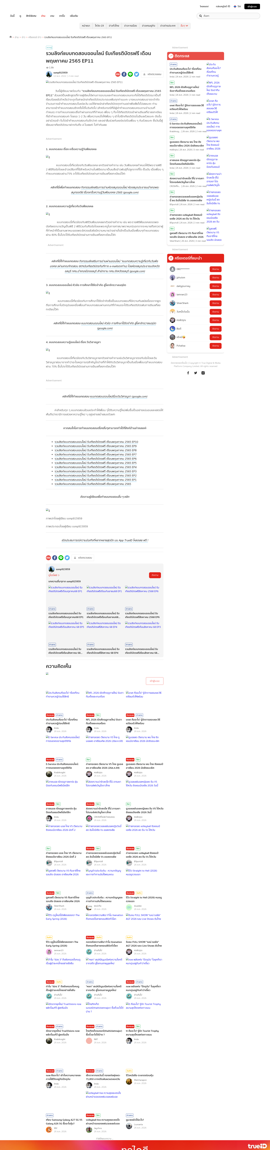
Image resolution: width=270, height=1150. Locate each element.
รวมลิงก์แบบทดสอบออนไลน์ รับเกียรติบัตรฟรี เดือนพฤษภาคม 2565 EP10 (96, 442)
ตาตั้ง (62, 16)
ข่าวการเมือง (130, 25)
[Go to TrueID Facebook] (188, 374)
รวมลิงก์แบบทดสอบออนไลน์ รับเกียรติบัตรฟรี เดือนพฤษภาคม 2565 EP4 (96, 467)
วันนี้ (12, 16)
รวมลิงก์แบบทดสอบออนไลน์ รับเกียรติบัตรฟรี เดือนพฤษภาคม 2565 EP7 (96, 454)
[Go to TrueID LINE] (203, 374)
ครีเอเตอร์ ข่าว (34, 37)
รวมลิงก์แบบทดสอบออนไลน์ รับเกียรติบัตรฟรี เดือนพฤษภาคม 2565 (93, 484)
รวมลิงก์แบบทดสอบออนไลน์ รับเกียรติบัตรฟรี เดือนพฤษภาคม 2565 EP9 (96, 446)
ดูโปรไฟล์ (52, 575)
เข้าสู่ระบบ (252, 6)
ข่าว (23, 37)
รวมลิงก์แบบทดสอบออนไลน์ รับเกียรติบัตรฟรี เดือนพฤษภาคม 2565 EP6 (96, 459)
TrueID (19, 6)
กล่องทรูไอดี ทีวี (223, 6)
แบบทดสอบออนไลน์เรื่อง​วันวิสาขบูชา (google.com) (118, 396)
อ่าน (43, 16)
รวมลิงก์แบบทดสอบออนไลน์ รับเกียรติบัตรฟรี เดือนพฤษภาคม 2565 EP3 (96, 471)
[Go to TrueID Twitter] (195, 374)
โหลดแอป (204, 6)
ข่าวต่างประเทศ (167, 25)
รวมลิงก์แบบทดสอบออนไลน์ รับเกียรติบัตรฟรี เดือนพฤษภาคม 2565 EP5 (96, 463)
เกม (52, 16)
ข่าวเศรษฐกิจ (148, 25)
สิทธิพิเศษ (31, 16)
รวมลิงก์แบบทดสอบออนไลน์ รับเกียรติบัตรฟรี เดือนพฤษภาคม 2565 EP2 (96, 476)
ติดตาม (155, 575)
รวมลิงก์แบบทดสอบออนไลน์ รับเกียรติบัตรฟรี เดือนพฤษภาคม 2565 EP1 (96, 480)
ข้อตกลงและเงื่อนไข (179, 363)
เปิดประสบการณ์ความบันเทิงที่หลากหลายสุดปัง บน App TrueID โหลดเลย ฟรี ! (105, 540)
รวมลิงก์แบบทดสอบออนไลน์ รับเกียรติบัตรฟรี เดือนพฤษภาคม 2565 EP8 (96, 450)
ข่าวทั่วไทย (114, 25)
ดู (20, 16)
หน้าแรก (86, 25)
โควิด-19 (99, 25)
